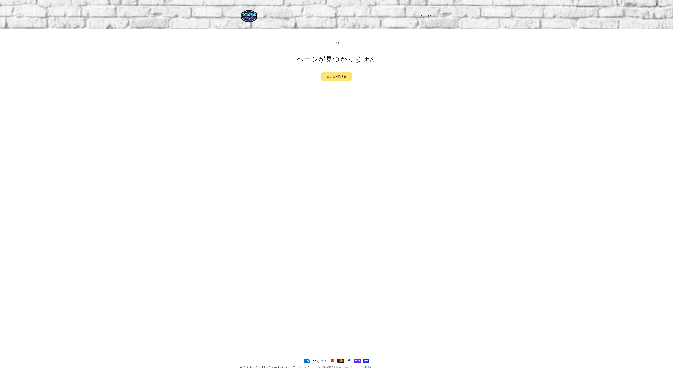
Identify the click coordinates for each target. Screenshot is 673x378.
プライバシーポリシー (303, 367)
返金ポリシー (351, 367)
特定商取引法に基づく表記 (329, 367)
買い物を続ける (336, 76)
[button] (414, 16)
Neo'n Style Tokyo (258, 367)
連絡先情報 (366, 367)
